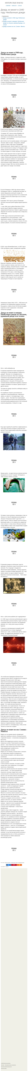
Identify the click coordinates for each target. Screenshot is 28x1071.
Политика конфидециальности (6, 1066)
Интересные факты (14, 3)
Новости (14, 5)
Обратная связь (4, 1068)
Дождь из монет (8, 862)
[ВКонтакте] (8, 865)
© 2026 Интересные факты (5, 1063)
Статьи (20, 5)
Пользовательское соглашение (10, 1064)
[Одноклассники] (19, 865)
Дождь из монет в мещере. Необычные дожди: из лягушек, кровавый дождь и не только (14, 23)
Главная (8, 5)
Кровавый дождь (21, 862)
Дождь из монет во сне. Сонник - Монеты (14, 26)
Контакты (2, 1064)
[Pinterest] (14, 865)
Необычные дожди (14, 862)
